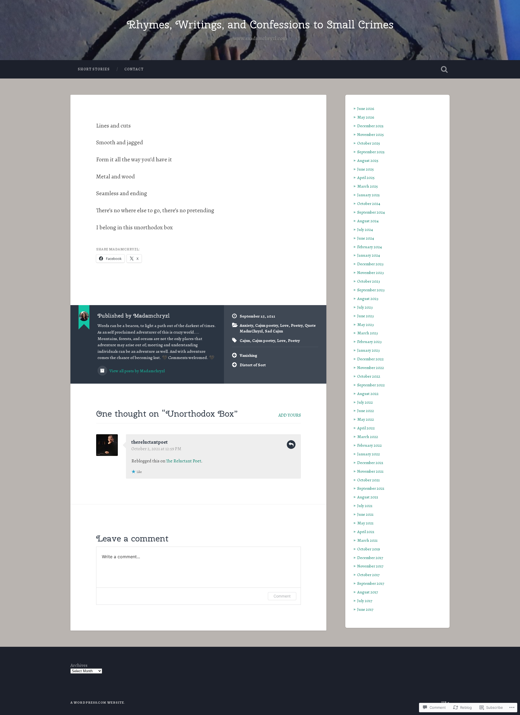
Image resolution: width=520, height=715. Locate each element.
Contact (134, 69)
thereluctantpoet (149, 442)
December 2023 (370, 264)
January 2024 (368, 255)
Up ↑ (445, 702)
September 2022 (371, 385)
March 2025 (367, 186)
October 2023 (368, 281)
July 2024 (365, 229)
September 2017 (370, 583)
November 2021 (370, 471)
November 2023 (370, 272)
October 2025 (368, 143)
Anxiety (246, 325)
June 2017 (365, 609)
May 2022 (365, 419)
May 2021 (365, 523)
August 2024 (368, 221)
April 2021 (365, 531)
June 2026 (365, 108)
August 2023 (367, 298)
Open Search (444, 69)
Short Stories (94, 69)
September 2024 (371, 212)
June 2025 (365, 169)
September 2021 (370, 488)
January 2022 (368, 454)
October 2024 (368, 203)
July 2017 (364, 600)
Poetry (297, 325)
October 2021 (368, 480)
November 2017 (370, 566)
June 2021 (365, 514)
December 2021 (370, 462)
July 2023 (365, 307)
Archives (78, 665)
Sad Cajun (274, 331)
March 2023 (367, 333)
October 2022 (368, 376)
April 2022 (366, 428)
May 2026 (365, 117)
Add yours (289, 415)
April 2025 (366, 177)
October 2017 (368, 574)
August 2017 (367, 592)
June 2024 (365, 238)
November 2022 (370, 367)
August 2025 (367, 160)
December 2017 (370, 557)
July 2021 (364, 505)
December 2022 (370, 359)
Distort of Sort (253, 365)
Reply (291, 444)
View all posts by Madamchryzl (137, 371)
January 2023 (368, 350)
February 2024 (369, 247)
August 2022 (368, 393)
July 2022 (365, 402)
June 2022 (365, 410)
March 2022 (367, 436)
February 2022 (369, 445)
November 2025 (370, 134)
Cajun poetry (266, 325)
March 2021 (367, 540)
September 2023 (371, 290)
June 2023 (365, 316)
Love (284, 325)
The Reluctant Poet (183, 461)
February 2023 (369, 341)
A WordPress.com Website (97, 702)
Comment (282, 596)
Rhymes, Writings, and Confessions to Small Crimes (260, 24)
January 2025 (368, 195)
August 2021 (367, 497)
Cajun (245, 340)
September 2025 (371, 152)
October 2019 (368, 549)
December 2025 (370, 126)
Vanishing (248, 355)
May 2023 (365, 324)
